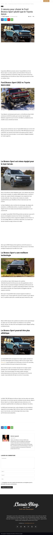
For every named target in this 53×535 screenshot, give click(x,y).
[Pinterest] (8, 19)
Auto (6, 3)
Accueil (2, 3)
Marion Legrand (6, 16)
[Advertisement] (18, 46)
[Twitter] (5, 19)
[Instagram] (21, 526)
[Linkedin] (24, 526)
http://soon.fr (13, 438)
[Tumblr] (32, 526)
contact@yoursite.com (29, 523)
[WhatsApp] (11, 19)
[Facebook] (2, 19)
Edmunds (3, 362)
